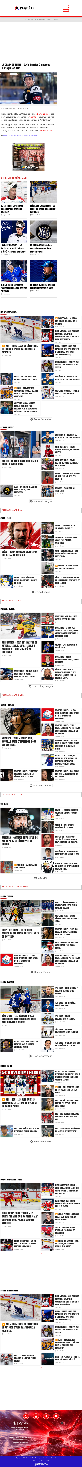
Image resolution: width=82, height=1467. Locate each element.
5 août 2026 (60, 665)
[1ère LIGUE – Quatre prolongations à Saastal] (48, 1019)
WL (32, 19)
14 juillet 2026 (20, 1050)
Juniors (49, 19)
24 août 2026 (7, 355)
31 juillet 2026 (61, 751)
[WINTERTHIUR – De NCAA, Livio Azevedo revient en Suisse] (48, 619)
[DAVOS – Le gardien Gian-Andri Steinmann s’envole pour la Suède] (48, 814)
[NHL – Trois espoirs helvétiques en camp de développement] (48, 1131)
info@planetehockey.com (20, 1439)
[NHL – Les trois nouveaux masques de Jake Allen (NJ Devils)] (6, 1359)
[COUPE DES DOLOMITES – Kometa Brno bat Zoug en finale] (48, 392)
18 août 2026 (60, 559)
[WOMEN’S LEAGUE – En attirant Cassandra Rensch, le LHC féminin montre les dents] (6, 775)
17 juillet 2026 (61, 779)
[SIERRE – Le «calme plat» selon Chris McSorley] (48, 528)
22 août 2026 (60, 455)
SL (29, 19)
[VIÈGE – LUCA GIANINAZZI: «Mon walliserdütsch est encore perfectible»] (48, 555)
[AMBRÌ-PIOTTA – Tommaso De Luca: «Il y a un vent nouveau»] (48, 379)
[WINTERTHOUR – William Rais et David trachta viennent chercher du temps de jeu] (6, 674)
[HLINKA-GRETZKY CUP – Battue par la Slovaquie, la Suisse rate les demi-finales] (6, 1245)
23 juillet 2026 (61, 766)
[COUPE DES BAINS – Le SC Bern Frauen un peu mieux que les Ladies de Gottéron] (20, 913)
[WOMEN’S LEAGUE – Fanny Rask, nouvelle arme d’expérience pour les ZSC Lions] (20, 721)
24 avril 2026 (60, 857)
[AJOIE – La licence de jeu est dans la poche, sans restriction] (6, 491)
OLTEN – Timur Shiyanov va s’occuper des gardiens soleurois (12, 209)
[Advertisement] (41, 45)
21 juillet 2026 (61, 680)
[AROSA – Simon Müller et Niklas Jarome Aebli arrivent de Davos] (6, 581)
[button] (66, 8)
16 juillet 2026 (61, 1008)
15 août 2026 (60, 1236)
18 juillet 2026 (61, 996)
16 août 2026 (60, 571)
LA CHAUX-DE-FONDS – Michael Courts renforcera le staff (42, 286)
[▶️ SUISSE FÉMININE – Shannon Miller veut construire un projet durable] (48, 1218)
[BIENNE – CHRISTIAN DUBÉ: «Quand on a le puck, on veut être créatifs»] (48, 477)
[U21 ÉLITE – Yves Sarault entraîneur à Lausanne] (48, 827)
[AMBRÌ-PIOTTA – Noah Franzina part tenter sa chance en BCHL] (48, 854)
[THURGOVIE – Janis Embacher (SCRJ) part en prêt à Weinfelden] (48, 541)
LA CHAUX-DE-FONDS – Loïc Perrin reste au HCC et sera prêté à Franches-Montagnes (13, 248)
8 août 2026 (60, 622)
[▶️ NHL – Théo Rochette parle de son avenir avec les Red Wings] (48, 1091)
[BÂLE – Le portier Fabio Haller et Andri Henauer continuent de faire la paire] (48, 581)
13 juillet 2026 (61, 1048)
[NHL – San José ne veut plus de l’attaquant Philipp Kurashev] (6, 1131)
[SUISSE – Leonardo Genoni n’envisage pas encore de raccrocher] (48, 1231)
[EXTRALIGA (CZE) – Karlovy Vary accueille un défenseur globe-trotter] (48, 366)
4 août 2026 (60, 1249)
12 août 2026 (7, 1109)
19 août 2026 (7, 748)
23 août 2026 (19, 414)
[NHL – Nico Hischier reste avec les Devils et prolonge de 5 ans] (48, 1118)
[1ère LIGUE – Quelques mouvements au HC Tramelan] (48, 1032)
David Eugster (43, 114)
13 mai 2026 (60, 830)
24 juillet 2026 (7, 847)
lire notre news (45, 130)
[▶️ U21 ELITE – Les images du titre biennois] (6, 867)
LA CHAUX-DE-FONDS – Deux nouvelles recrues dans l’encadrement (41, 248)
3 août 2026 (60, 721)
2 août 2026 (19, 679)
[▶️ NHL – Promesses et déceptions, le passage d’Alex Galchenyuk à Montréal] (20, 329)
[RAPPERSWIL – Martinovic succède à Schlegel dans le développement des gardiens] (48, 840)
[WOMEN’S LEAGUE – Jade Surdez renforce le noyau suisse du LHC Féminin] (48, 775)
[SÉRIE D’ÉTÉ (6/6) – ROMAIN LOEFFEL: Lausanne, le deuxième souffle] (48, 451)
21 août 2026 (60, 468)
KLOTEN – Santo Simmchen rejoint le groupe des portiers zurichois (14, 288)
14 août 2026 (19, 586)
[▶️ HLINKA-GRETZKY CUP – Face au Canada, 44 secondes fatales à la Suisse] (48, 1245)
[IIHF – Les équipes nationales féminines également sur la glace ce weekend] (48, 906)
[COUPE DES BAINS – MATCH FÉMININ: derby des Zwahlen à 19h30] (48, 920)
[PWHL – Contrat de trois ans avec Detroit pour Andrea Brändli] (48, 946)
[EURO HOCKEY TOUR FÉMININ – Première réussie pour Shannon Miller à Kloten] (48, 1205)
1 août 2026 (60, 1082)
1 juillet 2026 (60, 1122)
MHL (36, 19)
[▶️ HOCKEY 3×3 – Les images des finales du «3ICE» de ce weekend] (48, 322)
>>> (41, 1253)
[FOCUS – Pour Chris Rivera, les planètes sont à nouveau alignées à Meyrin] (6, 1045)
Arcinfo (32, 117)
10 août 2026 (7, 655)
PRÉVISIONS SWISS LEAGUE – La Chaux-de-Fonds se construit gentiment (43, 209)
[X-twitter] (46, 1416)
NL (25, 19)
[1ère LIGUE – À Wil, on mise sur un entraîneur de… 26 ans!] (48, 1045)
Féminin (55, 19)
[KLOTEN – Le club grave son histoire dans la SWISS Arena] (6, 379)
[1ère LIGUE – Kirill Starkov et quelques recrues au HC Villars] (48, 992)
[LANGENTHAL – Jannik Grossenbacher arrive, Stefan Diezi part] (48, 660)
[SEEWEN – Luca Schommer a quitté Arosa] (48, 647)
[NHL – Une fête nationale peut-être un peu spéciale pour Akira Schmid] (48, 1104)
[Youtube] (56, 1416)
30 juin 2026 (19, 1134)
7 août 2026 (60, 639)
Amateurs (42, 19)
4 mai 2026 (60, 845)
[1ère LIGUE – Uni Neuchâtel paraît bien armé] (48, 1005)
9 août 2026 (7, 1025)
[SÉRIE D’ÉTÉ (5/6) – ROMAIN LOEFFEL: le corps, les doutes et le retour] (48, 464)
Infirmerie (33, 135)
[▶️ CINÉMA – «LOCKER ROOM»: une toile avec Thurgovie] (48, 568)
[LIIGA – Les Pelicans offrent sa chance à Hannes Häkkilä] (48, 1359)
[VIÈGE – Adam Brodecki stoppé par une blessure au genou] (20, 535)
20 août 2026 (19, 495)
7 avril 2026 (19, 870)
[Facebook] (26, 1416)
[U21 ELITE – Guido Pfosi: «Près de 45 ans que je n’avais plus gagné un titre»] (48, 867)
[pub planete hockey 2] (28, 156)
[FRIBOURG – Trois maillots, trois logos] (48, 491)
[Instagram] (36, 1416)
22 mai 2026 (60, 818)
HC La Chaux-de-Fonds (22, 135)
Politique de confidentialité (20, 1442)
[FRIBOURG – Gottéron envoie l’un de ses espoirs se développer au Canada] (20, 821)
